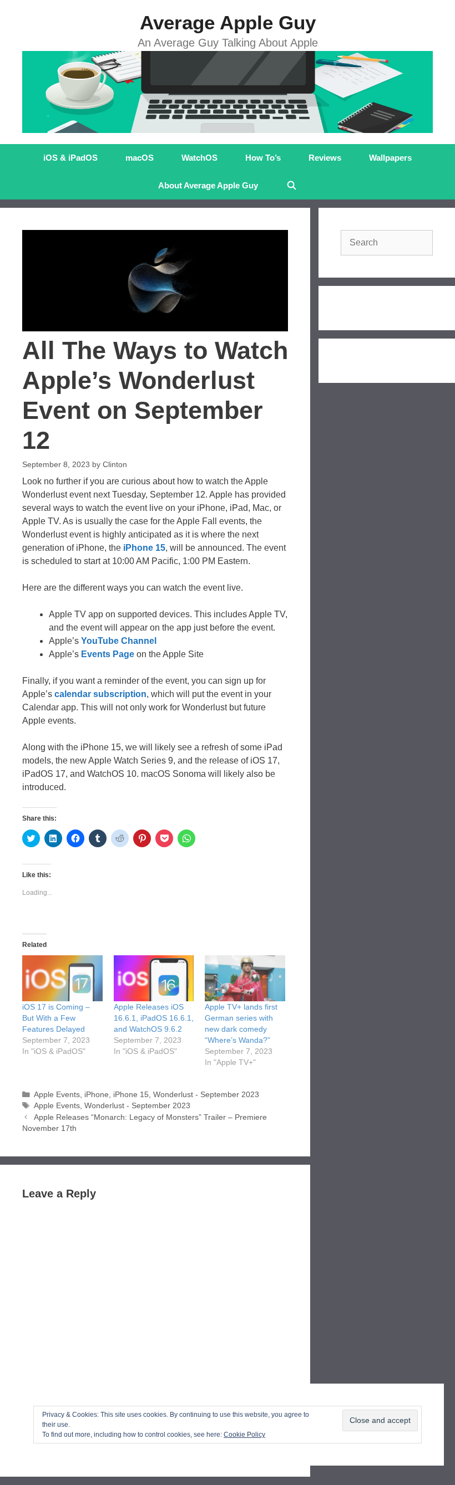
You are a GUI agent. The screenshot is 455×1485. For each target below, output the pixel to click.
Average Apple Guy (228, 22)
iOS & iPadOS (70, 157)
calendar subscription (100, 694)
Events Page (107, 654)
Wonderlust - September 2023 (206, 1094)
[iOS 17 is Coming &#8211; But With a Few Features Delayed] (62, 978)
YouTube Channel (118, 641)
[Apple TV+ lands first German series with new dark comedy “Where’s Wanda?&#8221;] (245, 978)
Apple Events (57, 1094)
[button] (155, 280)
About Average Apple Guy (208, 185)
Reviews (325, 157)
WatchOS (199, 157)
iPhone (96, 1094)
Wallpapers (390, 157)
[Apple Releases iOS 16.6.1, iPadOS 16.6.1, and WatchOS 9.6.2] (154, 978)
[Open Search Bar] (291, 185)
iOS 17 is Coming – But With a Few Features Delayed (56, 1017)
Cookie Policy (244, 1434)
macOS (139, 157)
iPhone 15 (144, 547)
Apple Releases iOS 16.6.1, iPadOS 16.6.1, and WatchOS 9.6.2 (154, 1017)
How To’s (263, 157)
